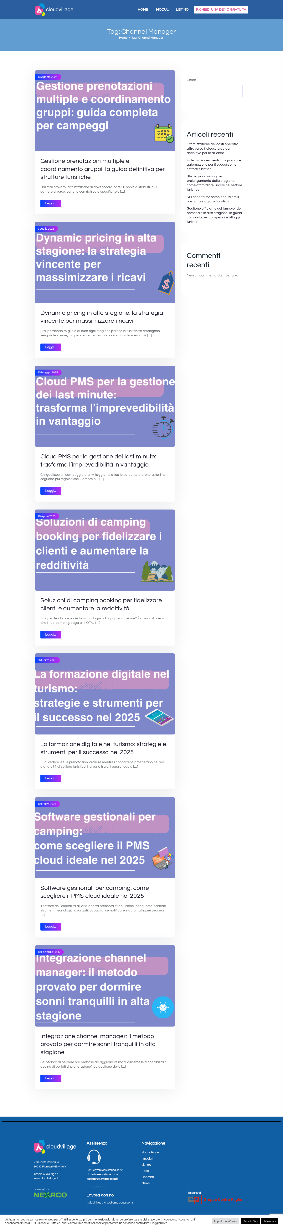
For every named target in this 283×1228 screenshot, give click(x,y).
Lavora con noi (101, 1195)
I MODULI (162, 9)
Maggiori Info (158, 1223)
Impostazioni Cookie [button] (225, 1221)
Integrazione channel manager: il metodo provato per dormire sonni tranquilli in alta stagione (98, 1044)
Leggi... (51, 203)
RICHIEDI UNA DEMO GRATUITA (221, 9)
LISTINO (182, 9)
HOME (143, 9)
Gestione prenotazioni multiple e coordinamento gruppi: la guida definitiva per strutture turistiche (102, 169)
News (146, 1183)
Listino (146, 1165)
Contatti (148, 1177)
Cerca (191, 80)
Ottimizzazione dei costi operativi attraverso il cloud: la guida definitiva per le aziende (213, 148)
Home (123, 37)
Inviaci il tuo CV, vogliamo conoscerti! (110, 1202)
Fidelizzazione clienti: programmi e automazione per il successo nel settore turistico (214, 165)
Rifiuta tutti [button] (270, 1221)
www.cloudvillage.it (46, 1178)
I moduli (147, 1158)
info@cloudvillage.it (46, 1174)
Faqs (145, 1171)
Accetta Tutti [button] (251, 1221)
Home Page (150, 1152)
